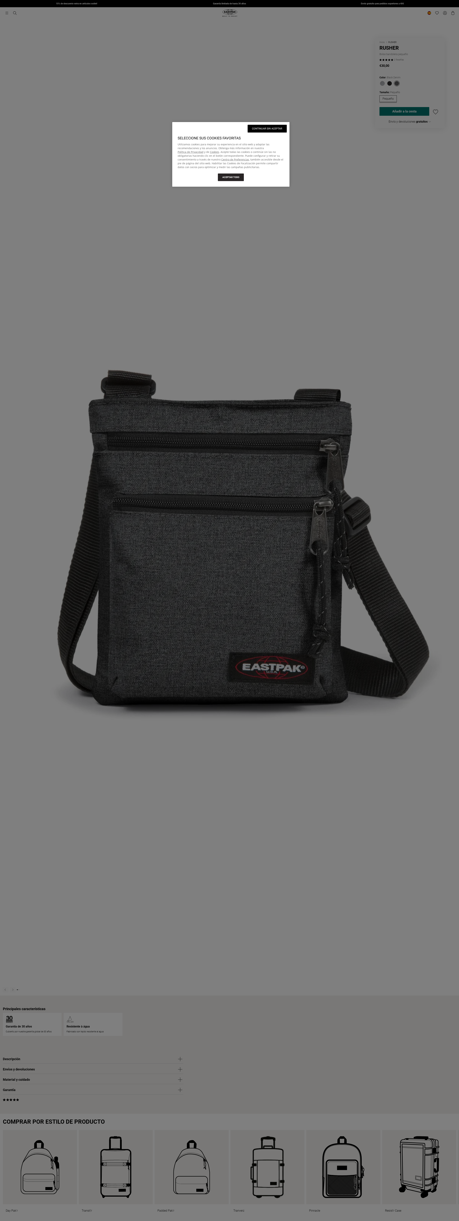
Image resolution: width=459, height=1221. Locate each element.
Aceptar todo (230, 177)
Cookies (214, 152)
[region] (230, 154)
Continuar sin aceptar (267, 128)
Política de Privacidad (190, 152)
